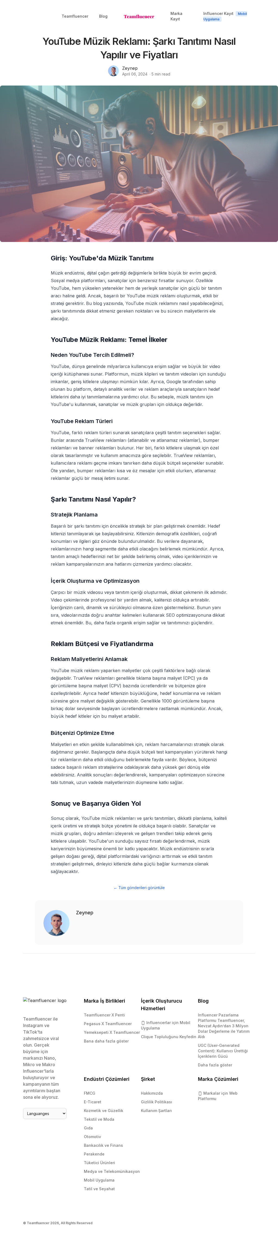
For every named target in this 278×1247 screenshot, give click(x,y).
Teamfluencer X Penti (104, 1015)
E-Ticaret (92, 1102)
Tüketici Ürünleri (99, 1162)
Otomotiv (92, 1136)
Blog (103, 16)
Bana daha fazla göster (106, 1041)
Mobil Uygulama (99, 1180)
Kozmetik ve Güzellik (103, 1110)
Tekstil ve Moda (99, 1119)
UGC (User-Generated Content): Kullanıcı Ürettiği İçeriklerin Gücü (223, 1051)
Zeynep (130, 68)
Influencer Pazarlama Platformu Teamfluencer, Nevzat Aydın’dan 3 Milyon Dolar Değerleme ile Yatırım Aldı (223, 1026)
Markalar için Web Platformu (218, 1096)
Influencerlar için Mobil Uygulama (165, 1025)
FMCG (89, 1093)
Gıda (88, 1128)
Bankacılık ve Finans (103, 1145)
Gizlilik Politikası (156, 1102)
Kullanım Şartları (156, 1110)
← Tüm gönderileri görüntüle (139, 887)
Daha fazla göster (215, 1065)
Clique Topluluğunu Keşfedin (168, 1036)
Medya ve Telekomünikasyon (112, 1171)
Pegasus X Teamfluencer (108, 1023)
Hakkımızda (152, 1093)
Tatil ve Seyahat (99, 1188)
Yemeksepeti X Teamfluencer (112, 1032)
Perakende (94, 1154)
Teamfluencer (75, 16)
